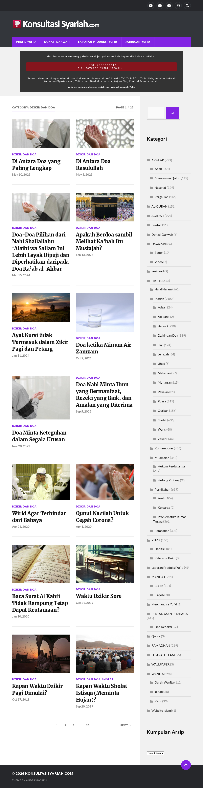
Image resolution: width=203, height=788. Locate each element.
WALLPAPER (160, 664)
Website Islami (161, 710)
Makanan (164, 373)
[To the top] (186, 765)
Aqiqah (163, 316)
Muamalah (162, 458)
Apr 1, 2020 (84, 526)
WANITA (157, 674)
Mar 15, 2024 (21, 275)
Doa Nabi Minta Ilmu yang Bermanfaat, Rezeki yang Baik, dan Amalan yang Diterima (104, 394)
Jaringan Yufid (137, 41)
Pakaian (163, 392)
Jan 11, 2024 (20, 355)
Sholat (107, 679)
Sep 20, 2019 (84, 706)
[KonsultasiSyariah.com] (101, 24)
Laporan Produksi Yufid (97, 41)
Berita (155, 225)
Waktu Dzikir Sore (99, 596)
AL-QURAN (159, 206)
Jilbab (159, 691)
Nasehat (160, 187)
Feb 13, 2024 (84, 255)
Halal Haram (163, 289)
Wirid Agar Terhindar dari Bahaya (39, 516)
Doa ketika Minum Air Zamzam (103, 348)
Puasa (162, 401)
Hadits (159, 549)
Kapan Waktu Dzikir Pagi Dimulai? (37, 689)
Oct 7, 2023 (84, 358)
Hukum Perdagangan (172, 466)
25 (88, 725)
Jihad (161, 363)
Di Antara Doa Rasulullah (93, 164)
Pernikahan (162, 489)
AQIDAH (157, 215)
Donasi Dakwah (57, 41)
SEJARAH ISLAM (163, 655)
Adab (158, 168)
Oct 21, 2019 (84, 602)
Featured (157, 271)
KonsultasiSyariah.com (49, 773)
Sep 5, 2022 (83, 411)
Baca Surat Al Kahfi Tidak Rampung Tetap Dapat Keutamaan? (40, 603)
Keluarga (164, 507)
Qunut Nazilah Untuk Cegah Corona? (102, 516)
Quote (155, 636)
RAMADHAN (160, 645)
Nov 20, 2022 (21, 446)
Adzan (162, 307)
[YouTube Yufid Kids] (169, 5)
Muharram (165, 382)
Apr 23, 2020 (21, 526)
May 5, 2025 (84, 174)
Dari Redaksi (163, 627)
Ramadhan (162, 530)
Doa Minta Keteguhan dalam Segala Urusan (39, 436)
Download (158, 244)
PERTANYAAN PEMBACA (169, 614)
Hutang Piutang (168, 480)
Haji (160, 345)
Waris (162, 429)
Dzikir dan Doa (24, 154)
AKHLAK (157, 160)
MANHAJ (158, 577)
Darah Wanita (164, 682)
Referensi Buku (165, 558)
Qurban (163, 410)
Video (159, 262)
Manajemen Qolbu (167, 178)
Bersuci (163, 326)
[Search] (187, 5)
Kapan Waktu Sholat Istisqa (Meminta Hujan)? (101, 693)
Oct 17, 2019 (21, 699)
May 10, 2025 (21, 174)
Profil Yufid (26, 41)
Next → (126, 725)
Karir (158, 701)
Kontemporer (164, 448)
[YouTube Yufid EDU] (160, 5)
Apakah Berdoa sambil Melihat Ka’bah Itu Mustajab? (104, 242)
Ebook (159, 252)
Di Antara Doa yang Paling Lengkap (36, 164)
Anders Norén (36, 780)
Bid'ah (159, 585)
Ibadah (159, 299)
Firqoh (159, 595)
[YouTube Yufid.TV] (150, 5)
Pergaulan (162, 197)
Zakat (162, 439)
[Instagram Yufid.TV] (178, 5)
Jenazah (163, 354)
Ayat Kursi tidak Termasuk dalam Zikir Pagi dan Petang (40, 342)
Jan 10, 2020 (20, 616)
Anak (161, 498)
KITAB (155, 540)
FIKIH (155, 280)
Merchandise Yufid (164, 604)
